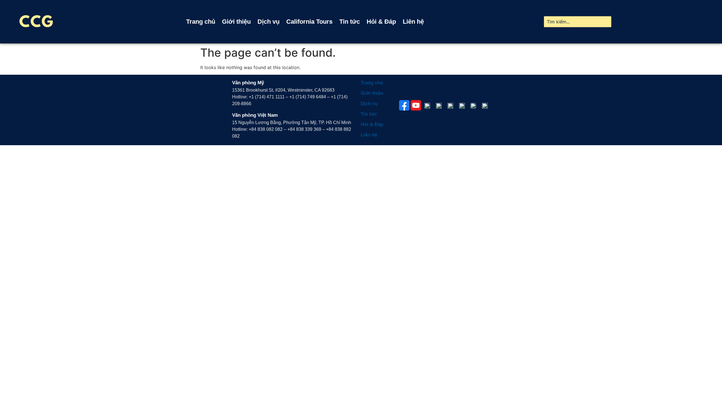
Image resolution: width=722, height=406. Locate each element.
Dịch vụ (268, 21)
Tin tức (349, 21)
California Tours (309, 21)
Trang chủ (200, 21)
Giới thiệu (236, 21)
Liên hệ (413, 21)
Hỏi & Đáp (381, 21)
